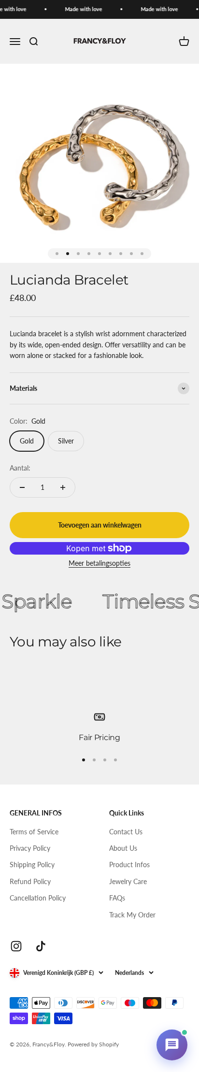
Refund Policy (30, 881)
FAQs (117, 898)
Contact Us (125, 832)
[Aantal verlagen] (22, 487)
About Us (123, 848)
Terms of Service (34, 832)
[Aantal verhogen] (63, 487)
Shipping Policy (32, 864)
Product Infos (129, 864)
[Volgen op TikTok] (40, 946)
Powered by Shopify (93, 1044)
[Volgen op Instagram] (16, 946)
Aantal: (20, 468)
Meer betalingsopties (99, 563)
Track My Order (132, 915)
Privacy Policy (30, 848)
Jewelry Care (128, 881)
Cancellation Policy (38, 898)
